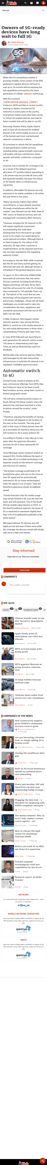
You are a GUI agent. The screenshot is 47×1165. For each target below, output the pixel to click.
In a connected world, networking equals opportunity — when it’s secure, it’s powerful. (23, 901)
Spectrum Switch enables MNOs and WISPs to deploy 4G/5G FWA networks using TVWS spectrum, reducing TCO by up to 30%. (23, 921)
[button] (3, 3)
